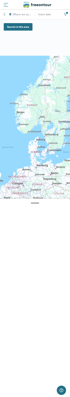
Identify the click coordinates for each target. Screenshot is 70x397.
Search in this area (18, 27)
